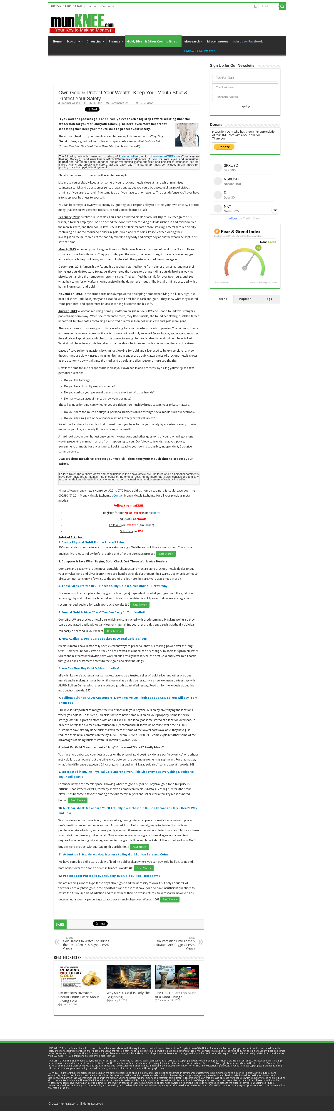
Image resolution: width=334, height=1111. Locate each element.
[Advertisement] (129, 74)
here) (156, 512)
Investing (94, 41)
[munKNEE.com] (82, 21)
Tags (268, 299)
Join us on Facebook (248, 41)
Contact (106, 6)
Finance (114, 41)
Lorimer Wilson (71, 103)
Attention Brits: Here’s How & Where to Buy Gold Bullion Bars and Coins (115, 854)
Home (57, 41)
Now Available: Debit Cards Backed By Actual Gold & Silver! (104, 638)
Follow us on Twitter (199, 51)
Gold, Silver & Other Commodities (152, 41)
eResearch (192, 41)
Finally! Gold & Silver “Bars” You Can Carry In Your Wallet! (103, 612)
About (93, 6)
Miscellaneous (217, 41)
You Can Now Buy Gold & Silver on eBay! (90, 668)
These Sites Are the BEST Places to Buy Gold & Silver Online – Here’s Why (114, 586)
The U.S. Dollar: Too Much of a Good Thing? (175, 995)
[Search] (282, 6)
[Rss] (255, 6)
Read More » (166, 553)
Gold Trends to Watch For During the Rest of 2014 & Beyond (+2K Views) (86, 943)
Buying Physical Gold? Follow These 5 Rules (93, 542)
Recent (222, 299)
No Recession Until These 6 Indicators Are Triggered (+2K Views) (174, 943)
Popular (245, 299)
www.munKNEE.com (166, 156)
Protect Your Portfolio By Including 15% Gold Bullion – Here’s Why (111, 875)
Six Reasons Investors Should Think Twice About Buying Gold (78, 997)
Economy (73, 41)
